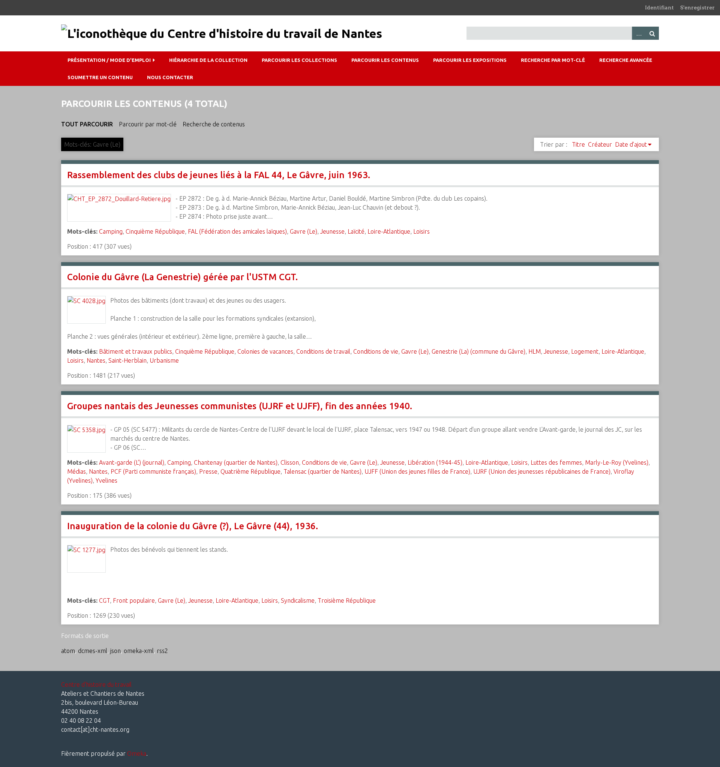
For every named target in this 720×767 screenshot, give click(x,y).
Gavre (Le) (303, 231)
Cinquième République (155, 231)
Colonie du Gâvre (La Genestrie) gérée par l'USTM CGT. (182, 277)
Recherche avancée (625, 60)
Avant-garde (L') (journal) (131, 462)
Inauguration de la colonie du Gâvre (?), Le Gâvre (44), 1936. (192, 526)
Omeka (136, 753)
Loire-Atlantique (389, 231)
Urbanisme (164, 360)
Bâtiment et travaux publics (135, 351)
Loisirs (421, 231)
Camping (111, 231)
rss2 (162, 650)
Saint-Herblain (127, 360)
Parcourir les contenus (385, 60)
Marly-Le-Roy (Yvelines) (616, 462)
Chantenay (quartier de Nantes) (236, 462)
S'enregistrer (697, 8)
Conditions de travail (323, 351)
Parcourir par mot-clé (148, 124)
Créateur (600, 144)
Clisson (289, 462)
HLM (534, 351)
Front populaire (134, 600)
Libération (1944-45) (435, 462)
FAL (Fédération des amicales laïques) (237, 231)
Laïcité (356, 231)
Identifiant (659, 8)
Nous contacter (170, 77)
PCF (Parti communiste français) (153, 471)
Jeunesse (332, 231)
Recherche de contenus (214, 124)
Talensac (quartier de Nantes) (323, 471)
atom (68, 650)
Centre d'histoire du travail (96, 684)
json (115, 650)
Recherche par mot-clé (553, 60)
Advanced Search (638, 33)
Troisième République (347, 600)
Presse (208, 471)
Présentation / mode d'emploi (109, 60)
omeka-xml (139, 650)
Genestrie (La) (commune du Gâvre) (478, 351)
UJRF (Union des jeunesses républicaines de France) (541, 471)
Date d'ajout (631, 144)
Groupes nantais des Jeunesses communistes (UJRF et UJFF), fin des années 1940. (239, 406)
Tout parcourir (87, 124)
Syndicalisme (298, 600)
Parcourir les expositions (470, 60)
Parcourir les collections (299, 60)
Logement (584, 351)
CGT (104, 600)
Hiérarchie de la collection (208, 60)
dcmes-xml (92, 650)
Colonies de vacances (265, 351)
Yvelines (106, 480)
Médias (76, 471)
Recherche (652, 33)
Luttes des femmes (556, 462)
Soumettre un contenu (100, 77)
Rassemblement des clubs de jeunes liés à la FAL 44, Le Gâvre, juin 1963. (218, 175)
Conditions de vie (375, 351)
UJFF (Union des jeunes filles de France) (417, 471)
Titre (578, 144)
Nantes (96, 360)
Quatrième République (250, 471)
